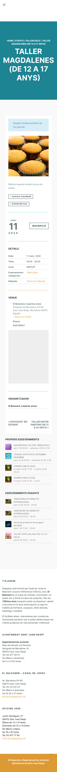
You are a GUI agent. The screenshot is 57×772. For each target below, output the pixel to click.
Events (19, 40)
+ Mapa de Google (22, 316)
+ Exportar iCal (18, 204)
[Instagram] (29, 768)
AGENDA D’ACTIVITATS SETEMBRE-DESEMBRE (30, 455)
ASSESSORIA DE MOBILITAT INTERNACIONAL (26, 500)
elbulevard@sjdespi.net (14, 696)
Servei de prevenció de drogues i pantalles (29, 524)
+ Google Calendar (20, 196)
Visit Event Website (35, 281)
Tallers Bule (33, 40)
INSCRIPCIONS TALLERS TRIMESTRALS (32, 445)
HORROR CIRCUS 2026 (24, 466)
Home (10, 40)
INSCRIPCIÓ (39, 226)
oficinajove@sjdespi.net (14, 738)
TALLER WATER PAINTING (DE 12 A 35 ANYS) (40, 424)
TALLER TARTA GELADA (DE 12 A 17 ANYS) (30, 535)
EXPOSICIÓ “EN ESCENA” (17, 423)
